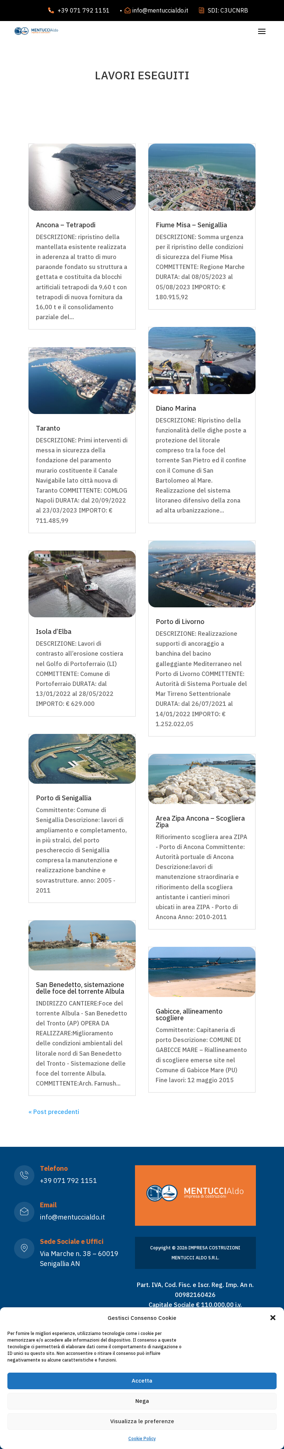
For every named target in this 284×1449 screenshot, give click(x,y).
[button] (273, 1317)
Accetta (142, 1380)
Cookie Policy (142, 1438)
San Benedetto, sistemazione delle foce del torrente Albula (80, 988)
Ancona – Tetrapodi (65, 225)
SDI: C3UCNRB (228, 10)
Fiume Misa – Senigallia (191, 225)
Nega (142, 1400)
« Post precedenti (53, 1111)
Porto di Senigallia (63, 798)
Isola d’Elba (53, 631)
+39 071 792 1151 (84, 10)
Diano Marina (176, 408)
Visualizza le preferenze (142, 1421)
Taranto (48, 428)
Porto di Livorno (180, 621)
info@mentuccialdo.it (160, 10)
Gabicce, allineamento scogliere (189, 1014)
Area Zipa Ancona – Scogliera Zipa (200, 821)
